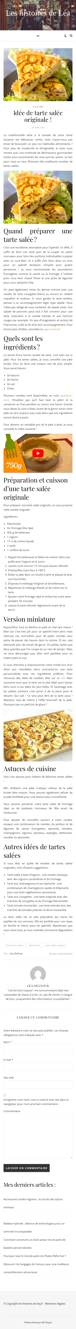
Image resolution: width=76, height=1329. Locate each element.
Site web (9, 1077)
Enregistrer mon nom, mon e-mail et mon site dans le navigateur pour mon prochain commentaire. (36, 1102)
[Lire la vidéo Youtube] (38, 453)
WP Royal (46, 1322)
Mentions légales (55, 1303)
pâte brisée (34, 945)
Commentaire (12, 1111)
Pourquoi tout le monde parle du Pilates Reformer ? (35, 1256)
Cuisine (38, 106)
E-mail (8, 1059)
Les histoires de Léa (38, 13)
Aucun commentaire (60, 953)
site (63, 678)
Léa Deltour (16, 953)
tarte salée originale (55, 945)
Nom (8, 1042)
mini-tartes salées (15, 945)
